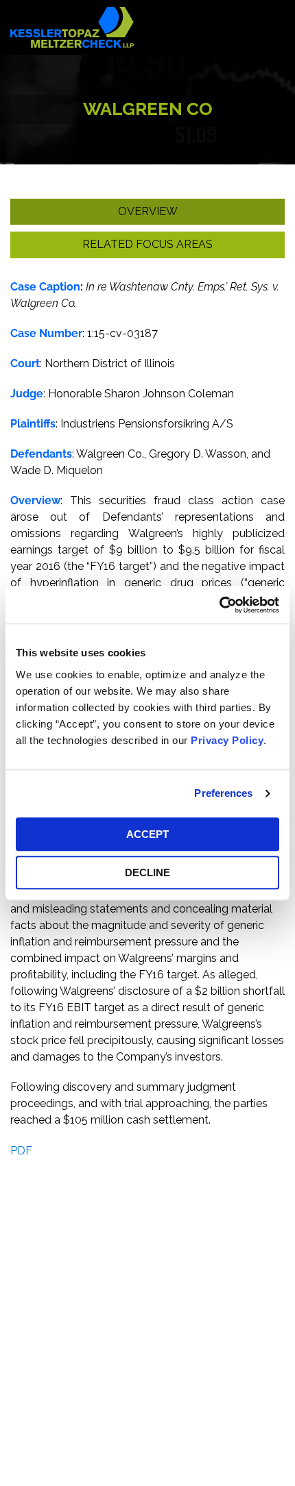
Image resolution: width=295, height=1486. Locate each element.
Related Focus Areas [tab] (147, 244)
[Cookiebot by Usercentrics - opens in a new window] (219, 605)
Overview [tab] (148, 211)
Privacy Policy (227, 740)
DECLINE (147, 872)
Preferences (223, 793)
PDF (21, 1150)
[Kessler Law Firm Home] (72, 26)
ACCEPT (147, 834)
